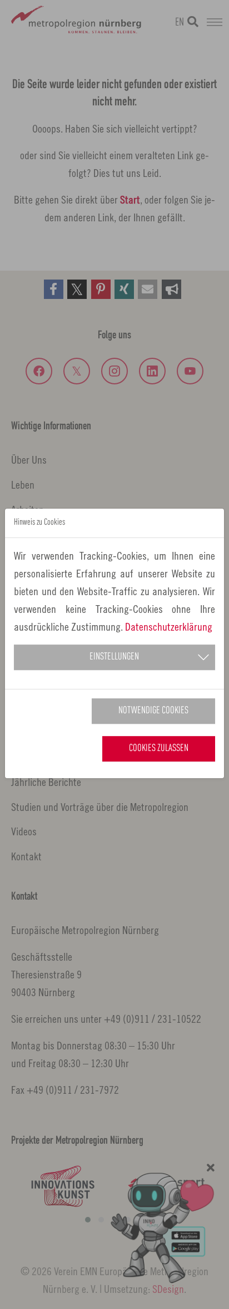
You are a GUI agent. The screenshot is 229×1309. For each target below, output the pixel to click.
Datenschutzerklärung (168, 626)
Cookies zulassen (158, 748)
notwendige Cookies (153, 711)
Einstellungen (114, 657)
